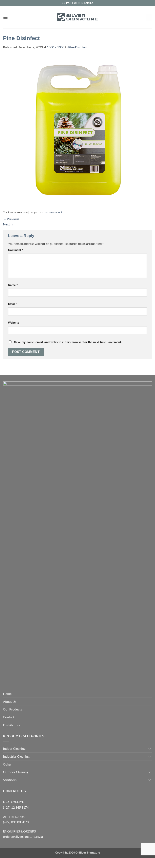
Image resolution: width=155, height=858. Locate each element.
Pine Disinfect (78, 47)
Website (13, 322)
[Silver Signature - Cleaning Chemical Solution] (77, 17)
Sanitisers (10, 780)
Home (7, 694)
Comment (15, 250)
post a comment (53, 212)
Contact (8, 717)
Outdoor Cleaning (15, 772)
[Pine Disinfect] (77, 129)
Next (8, 224)
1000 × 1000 (55, 47)
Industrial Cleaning (16, 756)
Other (7, 764)
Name (13, 285)
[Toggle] (149, 748)
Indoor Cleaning (14, 748)
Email (12, 303)
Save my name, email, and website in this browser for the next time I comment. (68, 342)
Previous (11, 219)
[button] (5, 17)
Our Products (12, 709)
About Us (9, 701)
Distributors (11, 725)
